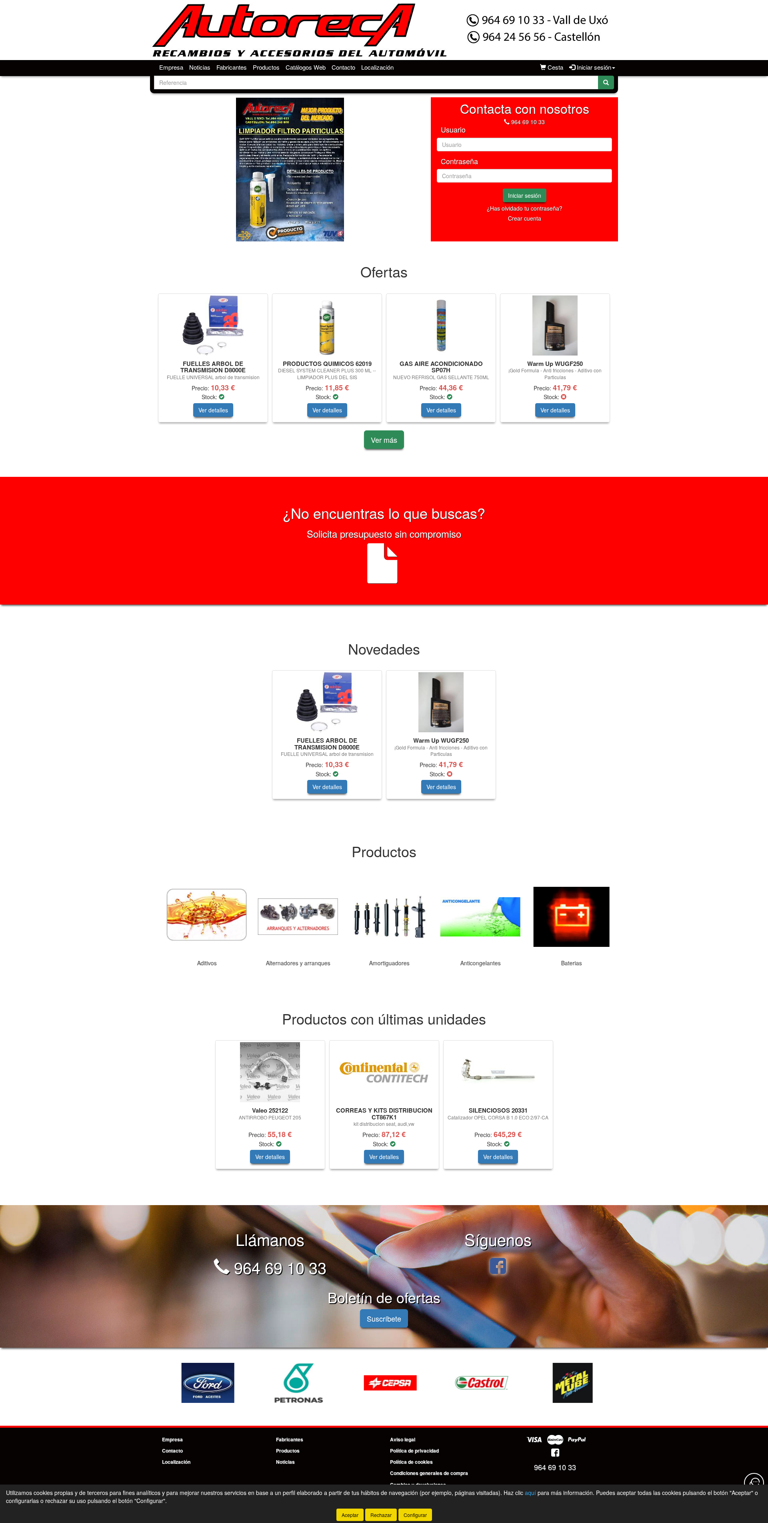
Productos (266, 67)
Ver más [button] (384, 439)
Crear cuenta (524, 218)
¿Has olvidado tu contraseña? (524, 208)
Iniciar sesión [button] (593, 67)
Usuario (453, 130)
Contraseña (459, 161)
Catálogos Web (306, 67)
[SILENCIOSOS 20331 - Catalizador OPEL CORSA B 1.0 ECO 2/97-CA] (498, 1072)
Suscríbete (384, 1318)
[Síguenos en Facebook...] (498, 1267)
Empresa (171, 67)
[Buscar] (606, 82)
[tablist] (290, 169)
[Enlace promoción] (290, 169)
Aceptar (350, 1514)
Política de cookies (411, 1461)
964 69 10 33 (528, 122)
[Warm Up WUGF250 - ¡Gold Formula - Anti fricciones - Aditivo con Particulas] (555, 325)
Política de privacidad (414, 1450)
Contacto (343, 67)
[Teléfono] (507, 122)
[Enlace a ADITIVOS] (567, 1383)
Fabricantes (231, 67)
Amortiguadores (384, 963)
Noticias (199, 67)
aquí (530, 1493)
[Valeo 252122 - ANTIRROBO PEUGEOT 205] (270, 1072)
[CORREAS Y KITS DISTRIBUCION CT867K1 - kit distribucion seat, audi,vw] (384, 1072)
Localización (377, 67)
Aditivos (202, 963)
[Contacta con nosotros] (754, 1483)
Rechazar (381, 1514)
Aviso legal (402, 1439)
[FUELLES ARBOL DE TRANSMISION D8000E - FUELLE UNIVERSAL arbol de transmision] (213, 325)
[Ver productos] (202, 917)
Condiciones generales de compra (429, 1473)
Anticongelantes (475, 963)
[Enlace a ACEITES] (202, 1383)
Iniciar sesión (524, 195)
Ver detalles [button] (213, 410)
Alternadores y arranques (293, 963)
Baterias (566, 963)
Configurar (415, 1514)
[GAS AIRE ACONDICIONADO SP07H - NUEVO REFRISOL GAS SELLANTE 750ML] (441, 325)
